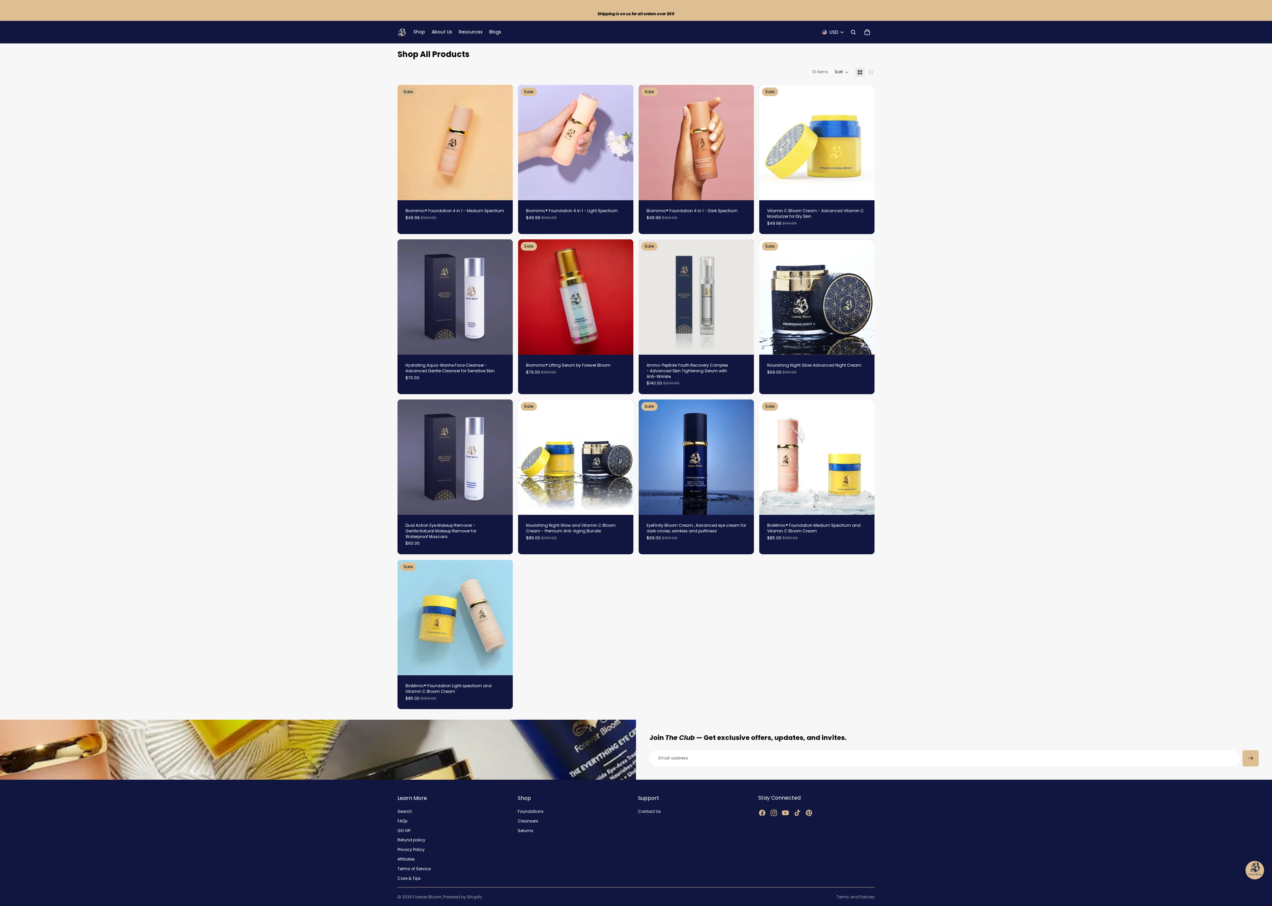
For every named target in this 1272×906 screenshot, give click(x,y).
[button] (842, 72)
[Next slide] (503, 142)
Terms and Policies (855, 897)
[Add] (502, 190)
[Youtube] (785, 812)
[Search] (853, 32)
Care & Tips (409, 878)
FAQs (402, 820)
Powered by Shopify (462, 897)
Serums (525, 830)
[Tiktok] (797, 812)
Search (405, 811)
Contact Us (649, 811)
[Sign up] (1251, 758)
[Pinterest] (809, 812)
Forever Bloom (427, 897)
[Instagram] (774, 812)
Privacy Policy (411, 849)
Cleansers (528, 820)
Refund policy (411, 840)
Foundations (531, 811)
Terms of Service (414, 868)
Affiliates (406, 859)
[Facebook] (762, 812)
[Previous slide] (407, 142)
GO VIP (404, 830)
